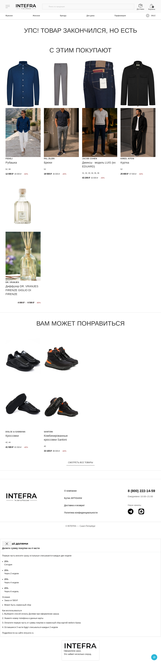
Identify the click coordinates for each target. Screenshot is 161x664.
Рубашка (11, 162)
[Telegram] (130, 511)
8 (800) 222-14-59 (141, 491)
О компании (70, 491)
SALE (153, 16)
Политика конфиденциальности (81, 512)
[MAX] (141, 511)
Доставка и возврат (74, 505)
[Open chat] (154, 657)
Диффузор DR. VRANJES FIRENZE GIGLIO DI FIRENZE (22, 290)
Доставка (140, 9)
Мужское (9, 16)
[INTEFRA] (22, 497)
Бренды (63, 16)
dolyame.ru (29, 633)
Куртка (124, 162)
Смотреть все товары (80, 462)
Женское (36, 16)
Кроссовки (12, 435)
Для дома (90, 16)
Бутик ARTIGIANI (73, 498)
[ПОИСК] (45, 6)
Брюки (48, 162)
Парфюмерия (120, 16)
